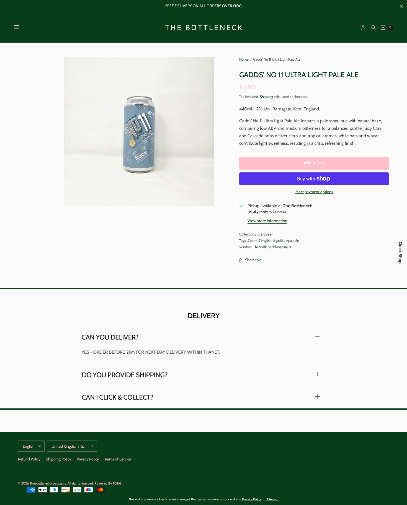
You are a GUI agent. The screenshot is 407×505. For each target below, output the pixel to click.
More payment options (314, 191)
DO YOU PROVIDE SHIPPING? (125, 375)
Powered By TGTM (108, 483)
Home (244, 59)
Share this (253, 259)
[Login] (363, 27)
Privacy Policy (88, 459)
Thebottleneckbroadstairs (272, 247)
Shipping (266, 96)
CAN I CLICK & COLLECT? (117, 397)
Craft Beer (265, 234)
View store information (267, 220)
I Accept (273, 499)
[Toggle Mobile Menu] (20, 27)
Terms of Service (117, 459)
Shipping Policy (58, 459)
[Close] (401, 6)
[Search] (373, 27)
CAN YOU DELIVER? (110, 337)
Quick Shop (400, 252)
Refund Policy (29, 459)
